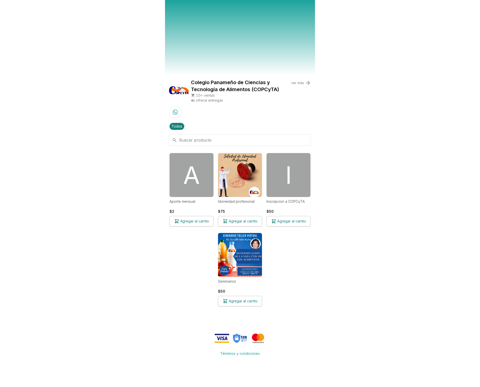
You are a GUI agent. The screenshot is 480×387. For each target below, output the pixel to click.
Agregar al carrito (194, 221)
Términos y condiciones (240, 353)
